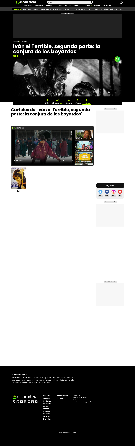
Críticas (96, 5)
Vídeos (68, 5)
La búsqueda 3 (108, 9)
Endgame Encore (46, 9)
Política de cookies (79, 400)
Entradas (107, 5)
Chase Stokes (118, 9)
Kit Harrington (57, 9)
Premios (77, 5)
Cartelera (39, 5)
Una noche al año (77, 9)
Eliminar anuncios (68, 13)
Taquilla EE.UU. (98, 9)
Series (59, 5)
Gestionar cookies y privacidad (83, 402)
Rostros (86, 5)
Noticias (28, 5)
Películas (49, 5)
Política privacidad (80, 398)
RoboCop (36, 9)
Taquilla (46, 414)
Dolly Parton (66, 9)
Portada (16, 41)
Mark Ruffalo (88, 9)
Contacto (60, 398)
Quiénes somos (62, 396)
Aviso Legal (76, 395)
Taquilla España (27, 9)
